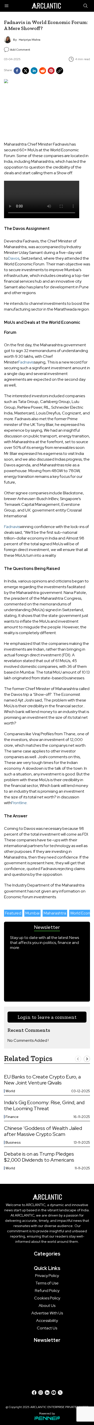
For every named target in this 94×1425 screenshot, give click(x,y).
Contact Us (47, 1328)
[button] (78, 1059)
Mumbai (32, 913)
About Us (47, 1305)
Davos (13, 258)
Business (13, 1142)
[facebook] (17, 70)
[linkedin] (34, 70)
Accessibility (47, 1320)
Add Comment (20, 50)
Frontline (19, 802)
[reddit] (42, 70)
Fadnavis (26, 362)
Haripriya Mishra (29, 40)
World (10, 1091)
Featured (13, 913)
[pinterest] (51, 70)
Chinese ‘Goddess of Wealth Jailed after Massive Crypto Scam (43, 1131)
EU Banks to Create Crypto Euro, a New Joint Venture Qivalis (42, 1080)
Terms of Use (47, 1283)
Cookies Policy (47, 1298)
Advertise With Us (47, 1313)
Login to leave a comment (47, 1017)
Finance (12, 1116)
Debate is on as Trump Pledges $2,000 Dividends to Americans (39, 1157)
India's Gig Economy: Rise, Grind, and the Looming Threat (44, 1105)
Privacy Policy (47, 1275)
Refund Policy (47, 1290)
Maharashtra (55, 913)
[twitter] (25, 70)
